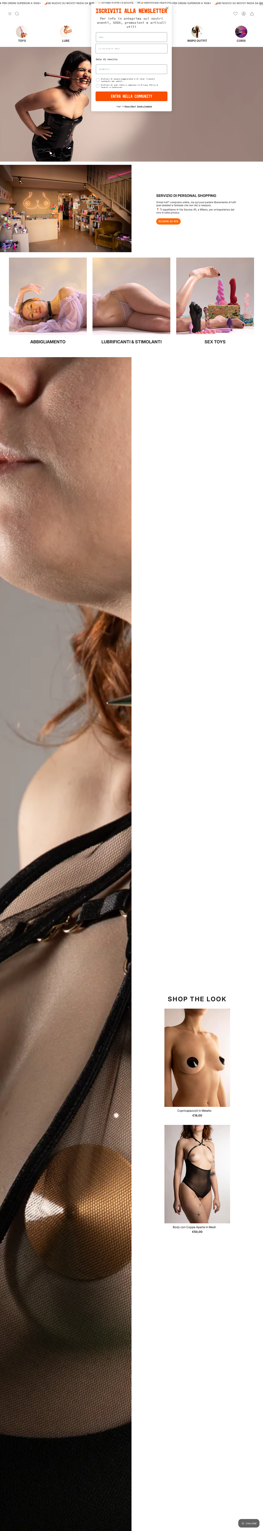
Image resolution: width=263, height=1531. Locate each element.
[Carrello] (252, 13)
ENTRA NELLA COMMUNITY (131, 96)
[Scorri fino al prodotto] (116, 1115)
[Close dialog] (167, 8)
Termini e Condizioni (144, 106)
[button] (71, 1497)
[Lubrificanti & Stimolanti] (131, 334)
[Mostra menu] (10, 13)
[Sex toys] (215, 334)
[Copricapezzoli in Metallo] (197, 1058)
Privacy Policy (130, 106)
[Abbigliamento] (48, 334)
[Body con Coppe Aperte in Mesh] (197, 1174)
